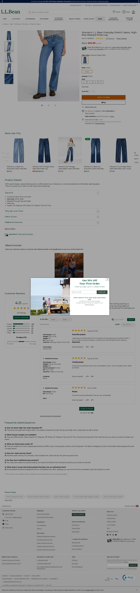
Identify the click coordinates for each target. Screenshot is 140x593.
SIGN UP (102, 292)
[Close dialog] (107, 279)
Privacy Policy (89, 304)
